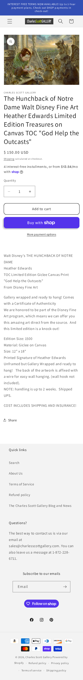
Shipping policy (56, 670)
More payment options (41, 234)
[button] (9, 21)
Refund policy (19, 494)
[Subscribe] (65, 587)
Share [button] (12, 420)
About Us (15, 473)
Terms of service (31, 670)
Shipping (9, 158)
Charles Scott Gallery (38, 657)
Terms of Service (21, 484)
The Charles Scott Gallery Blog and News (40, 505)
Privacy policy (60, 663)
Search (14, 462)
